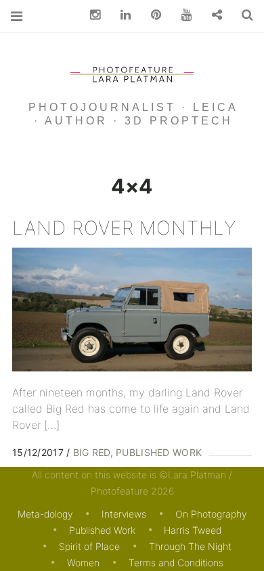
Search (242, 15)
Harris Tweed (192, 530)
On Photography (210, 514)
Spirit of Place (89, 546)
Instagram (90, 15)
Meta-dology (45, 514)
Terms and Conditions (176, 562)
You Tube (181, 15)
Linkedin (120, 15)
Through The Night (190, 546)
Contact (211, 15)
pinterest (150, 15)
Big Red (91, 452)
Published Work (159, 452)
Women (83, 562)
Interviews (124, 514)
